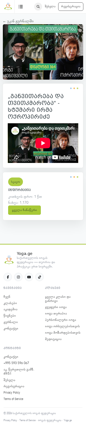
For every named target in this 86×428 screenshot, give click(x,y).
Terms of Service (13, 399)
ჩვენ (7, 297)
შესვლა (50, 6)
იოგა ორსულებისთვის (62, 326)
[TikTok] (39, 277)
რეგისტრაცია (70, 6)
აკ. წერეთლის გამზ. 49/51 (19, 372)
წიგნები (10, 316)
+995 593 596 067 (16, 363)
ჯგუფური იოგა (56, 307)
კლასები (10, 303)
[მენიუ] (20, 6)
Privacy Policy (12, 393)
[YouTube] (29, 277)
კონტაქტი (11, 329)
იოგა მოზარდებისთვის (62, 333)
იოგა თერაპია (56, 314)
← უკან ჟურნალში (18, 21)
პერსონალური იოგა (60, 320)
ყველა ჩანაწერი (24, 210)
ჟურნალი (11, 322)
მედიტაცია (53, 339)
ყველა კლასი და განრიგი (58, 299)
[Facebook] (8, 277)
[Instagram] (18, 277)
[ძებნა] (38, 7)
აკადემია (10, 309)
